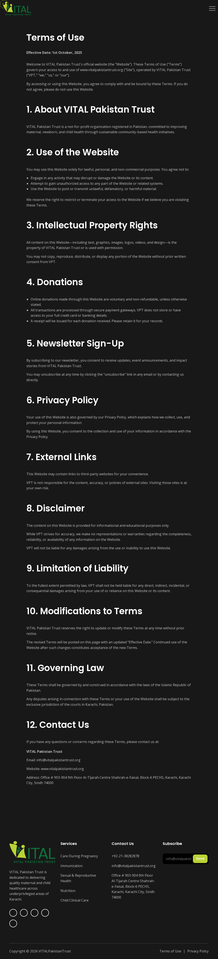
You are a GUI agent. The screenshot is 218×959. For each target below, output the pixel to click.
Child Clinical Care (74, 900)
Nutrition (67, 890)
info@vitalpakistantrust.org (58, 760)
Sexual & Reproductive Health (78, 878)
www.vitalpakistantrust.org (101, 69)
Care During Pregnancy (79, 856)
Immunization (71, 865)
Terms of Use (170, 951)
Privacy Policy (115, 417)
